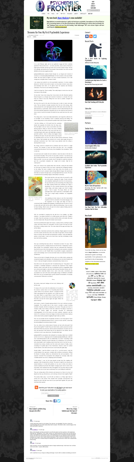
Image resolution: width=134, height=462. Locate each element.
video (99, 300)
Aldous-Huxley (102, 271)
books (102, 273)
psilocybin (97, 290)
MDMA (102, 283)
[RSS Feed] (36, 387)
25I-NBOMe (92, 271)
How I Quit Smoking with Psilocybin (94, 102)
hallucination (90, 278)
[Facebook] (87, 36)
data (105, 273)
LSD (89, 283)
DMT (92, 276)
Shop (93, 2)
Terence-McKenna (97, 297)
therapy (104, 297)
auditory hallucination (90, 273)
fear (97, 276)
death (89, 276)
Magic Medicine (63, 18)
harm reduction (97, 278)
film (100, 276)
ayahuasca (97, 273)
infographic (103, 278)
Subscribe (93, 8)
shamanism (101, 295)
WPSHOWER (98, 458)
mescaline (104, 285)
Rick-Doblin (101, 292)
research (69, 14)
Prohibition (90, 290)
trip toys (62, 14)
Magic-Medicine (94, 283)
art (57, 14)
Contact (93, 6)
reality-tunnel (95, 292)
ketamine (94, 280)
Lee (61, 64)
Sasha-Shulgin (94, 294)
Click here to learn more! (61, 27)
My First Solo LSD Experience (96, 187)
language (99, 280)
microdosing (90, 287)
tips (48, 14)
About (93, 4)
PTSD (90, 292)
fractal (103, 276)
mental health (96, 286)
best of (90, 14)
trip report (94, 300)
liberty (76, 14)
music (53, 14)
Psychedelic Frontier (33, 35)
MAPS (98, 283)
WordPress (32, 458)
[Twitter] (95, 36)
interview (89, 280)
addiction (97, 271)
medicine (89, 286)
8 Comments (77, 35)
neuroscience (96, 288)
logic (104, 280)
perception (102, 288)
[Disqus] (53, 436)
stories (43, 14)
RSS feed (59, 388)
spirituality (83, 14)
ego (95, 276)
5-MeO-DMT (88, 271)
